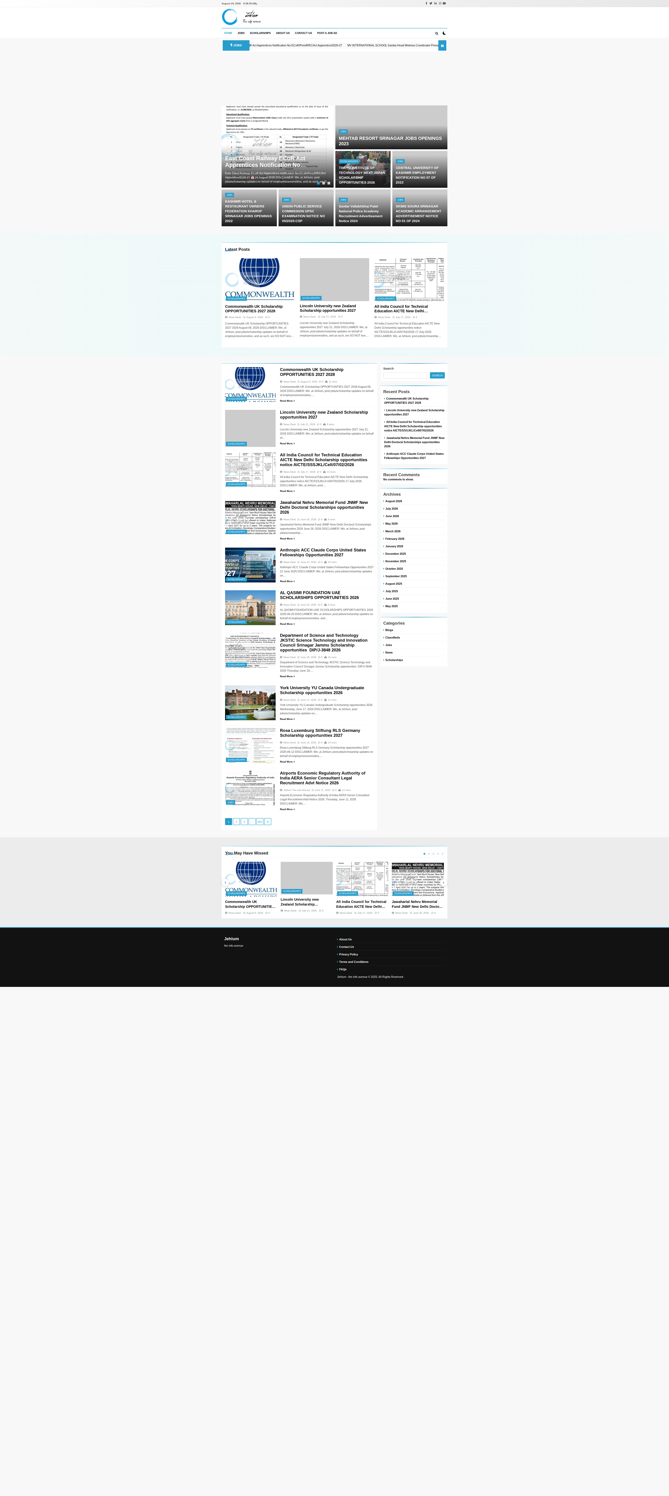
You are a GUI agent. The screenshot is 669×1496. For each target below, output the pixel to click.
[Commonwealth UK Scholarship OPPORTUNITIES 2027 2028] (260, 280)
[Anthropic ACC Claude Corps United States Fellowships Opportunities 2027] (250, 565)
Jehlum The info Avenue (296, 790)
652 (260, 821)
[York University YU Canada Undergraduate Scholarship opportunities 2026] (250, 702)
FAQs (343, 969)
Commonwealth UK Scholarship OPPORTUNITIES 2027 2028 (254, 308)
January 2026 (394, 546)
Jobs (241, 33)
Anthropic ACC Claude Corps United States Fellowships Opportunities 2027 (323, 552)
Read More (286, 400)
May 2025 (391, 606)
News (389, 652)
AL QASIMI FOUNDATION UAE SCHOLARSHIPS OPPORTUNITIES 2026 (319, 595)
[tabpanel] (278, 146)
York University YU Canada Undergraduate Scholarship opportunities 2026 (322, 690)
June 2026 (392, 516)
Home (228, 33)
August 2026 (393, 501)
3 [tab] (329, 183)
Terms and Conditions (353, 961)
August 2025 (393, 583)
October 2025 (394, 568)
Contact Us (303, 33)
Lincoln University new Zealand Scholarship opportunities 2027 (328, 308)
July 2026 (391, 508)
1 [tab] (319, 183)
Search (388, 368)
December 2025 (395, 553)
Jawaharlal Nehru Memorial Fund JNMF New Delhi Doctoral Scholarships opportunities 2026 (324, 507)
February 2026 (394, 538)
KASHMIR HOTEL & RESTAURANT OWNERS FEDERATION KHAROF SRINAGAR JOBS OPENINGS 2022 (248, 211)
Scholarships (260, 33)
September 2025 (396, 576)
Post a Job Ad (327, 33)
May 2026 (391, 523)
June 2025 (392, 598)
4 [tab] (438, 854)
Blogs (389, 630)
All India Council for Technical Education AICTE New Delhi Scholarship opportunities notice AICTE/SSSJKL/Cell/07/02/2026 (403, 308)
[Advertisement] (334, 77)
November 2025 (395, 561)
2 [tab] (324, 183)
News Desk (235, 317)
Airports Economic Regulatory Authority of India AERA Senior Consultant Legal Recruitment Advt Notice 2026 (322, 778)
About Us (283, 33)
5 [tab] (442, 854)
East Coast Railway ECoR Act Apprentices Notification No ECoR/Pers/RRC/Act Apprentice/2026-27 (265, 161)
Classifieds (392, 637)
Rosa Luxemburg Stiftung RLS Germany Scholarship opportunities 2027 (320, 733)
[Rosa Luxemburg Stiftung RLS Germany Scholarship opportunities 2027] (250, 745)
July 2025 (391, 591)
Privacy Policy (348, 954)
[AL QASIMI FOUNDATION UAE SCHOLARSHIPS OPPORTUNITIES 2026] (250, 607)
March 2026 (393, 531)
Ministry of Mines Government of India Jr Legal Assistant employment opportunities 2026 (375, 45)
